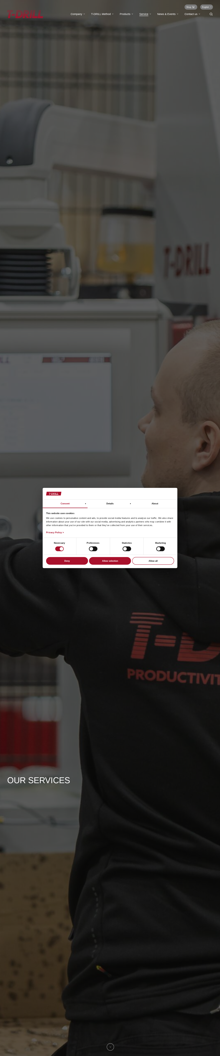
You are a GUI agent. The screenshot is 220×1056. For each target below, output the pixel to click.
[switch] (93, 548)
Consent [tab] (65, 503)
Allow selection (110, 561)
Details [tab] (110, 503)
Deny (67, 561)
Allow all (153, 561)
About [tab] (155, 503)
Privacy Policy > (55, 532)
